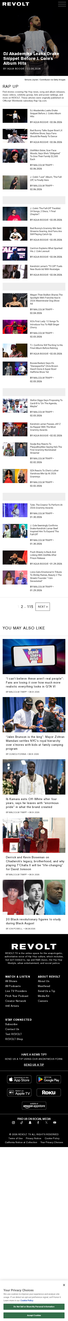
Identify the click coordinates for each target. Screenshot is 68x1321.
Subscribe (11, 1024)
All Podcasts (13, 986)
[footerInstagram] (13, 1124)
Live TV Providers (16, 991)
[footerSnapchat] (30, 1124)
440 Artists (12, 1006)
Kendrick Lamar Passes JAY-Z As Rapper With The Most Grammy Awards (45, 427)
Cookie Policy (52, 1138)
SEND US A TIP (34, 1065)
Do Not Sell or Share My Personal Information (34, 1306)
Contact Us (12, 1029)
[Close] (64, 1285)
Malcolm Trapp (42, 165)
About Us (43, 981)
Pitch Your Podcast (17, 996)
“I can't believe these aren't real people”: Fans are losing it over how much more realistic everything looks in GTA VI (35, 682)
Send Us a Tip (46, 991)
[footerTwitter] (46, 1124)
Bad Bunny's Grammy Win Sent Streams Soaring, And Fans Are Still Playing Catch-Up (46, 231)
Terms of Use (15, 1138)
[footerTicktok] (22, 1124)
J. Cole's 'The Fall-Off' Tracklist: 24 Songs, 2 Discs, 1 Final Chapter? (45, 211)
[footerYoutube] (55, 1124)
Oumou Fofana (17, 754)
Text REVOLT (13, 1034)
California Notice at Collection (21, 1142)
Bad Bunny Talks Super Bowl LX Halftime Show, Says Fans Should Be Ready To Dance (46, 133)
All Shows (11, 981)
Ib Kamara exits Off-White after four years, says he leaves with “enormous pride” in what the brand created (32, 803)
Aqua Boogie (15, 68)
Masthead (44, 986)
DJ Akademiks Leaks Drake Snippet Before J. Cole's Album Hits (45, 113)
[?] (15, 116)
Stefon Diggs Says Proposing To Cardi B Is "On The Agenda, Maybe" (46, 403)
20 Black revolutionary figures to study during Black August (33, 921)
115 (30, 607)
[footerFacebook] (38, 1124)
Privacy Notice (33, 1138)
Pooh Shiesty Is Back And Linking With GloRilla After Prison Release (43, 555)
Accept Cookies (34, 1315)
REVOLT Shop (14, 1039)
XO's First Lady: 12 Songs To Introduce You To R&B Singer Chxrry (44, 324)
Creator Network (15, 1001)
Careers (43, 1001)
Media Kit (43, 996)
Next (41, 606)
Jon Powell (16, 928)
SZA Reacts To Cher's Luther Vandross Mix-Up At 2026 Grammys (44, 473)
